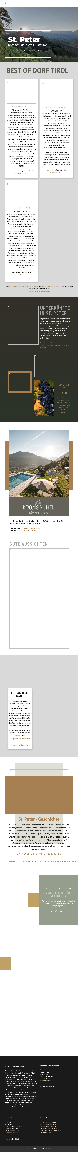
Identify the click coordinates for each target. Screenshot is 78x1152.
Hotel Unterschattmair (32, 528)
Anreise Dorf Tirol (45, 1132)
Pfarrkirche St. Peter (21, 110)
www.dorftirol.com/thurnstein (21, 275)
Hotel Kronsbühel (30, 531)
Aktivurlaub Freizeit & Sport (48, 1128)
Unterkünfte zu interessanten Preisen (21, 286)
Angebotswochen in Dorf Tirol (52, 286)
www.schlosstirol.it (56, 172)
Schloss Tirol (57, 111)
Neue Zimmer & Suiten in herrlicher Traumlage (55, 343)
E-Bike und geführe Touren (48, 1124)
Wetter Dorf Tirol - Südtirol (48, 1122)
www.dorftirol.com (21, 173)
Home (69, 2)
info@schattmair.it (46, 1080)
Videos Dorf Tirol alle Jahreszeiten (50, 1130)
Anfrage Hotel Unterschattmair (20, 739)
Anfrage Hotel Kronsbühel (19, 745)
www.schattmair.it (45, 1078)
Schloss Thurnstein (21, 211)
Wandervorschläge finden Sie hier (39, 291)
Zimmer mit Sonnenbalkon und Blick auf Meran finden (43, 861)
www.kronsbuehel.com (11, 1132)
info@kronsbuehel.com (12, 1130)
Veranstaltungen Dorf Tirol (48, 1126)
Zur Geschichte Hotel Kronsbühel (39, 854)
